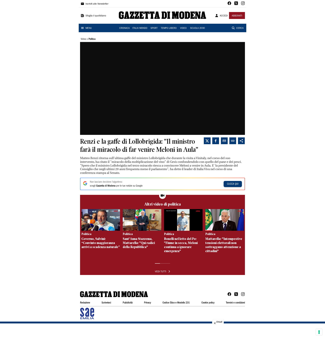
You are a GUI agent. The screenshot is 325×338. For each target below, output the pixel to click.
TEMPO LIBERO (169, 28)
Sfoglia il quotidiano (95, 16)
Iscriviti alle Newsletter (96, 4)
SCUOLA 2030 (197, 28)
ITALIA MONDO (139, 28)
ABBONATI (237, 16)
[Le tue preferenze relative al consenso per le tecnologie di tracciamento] (319, 332)
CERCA (240, 28)
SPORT (154, 28)
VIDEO (183, 28)
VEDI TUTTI (160, 272)
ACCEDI (224, 16)
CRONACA (124, 28)
